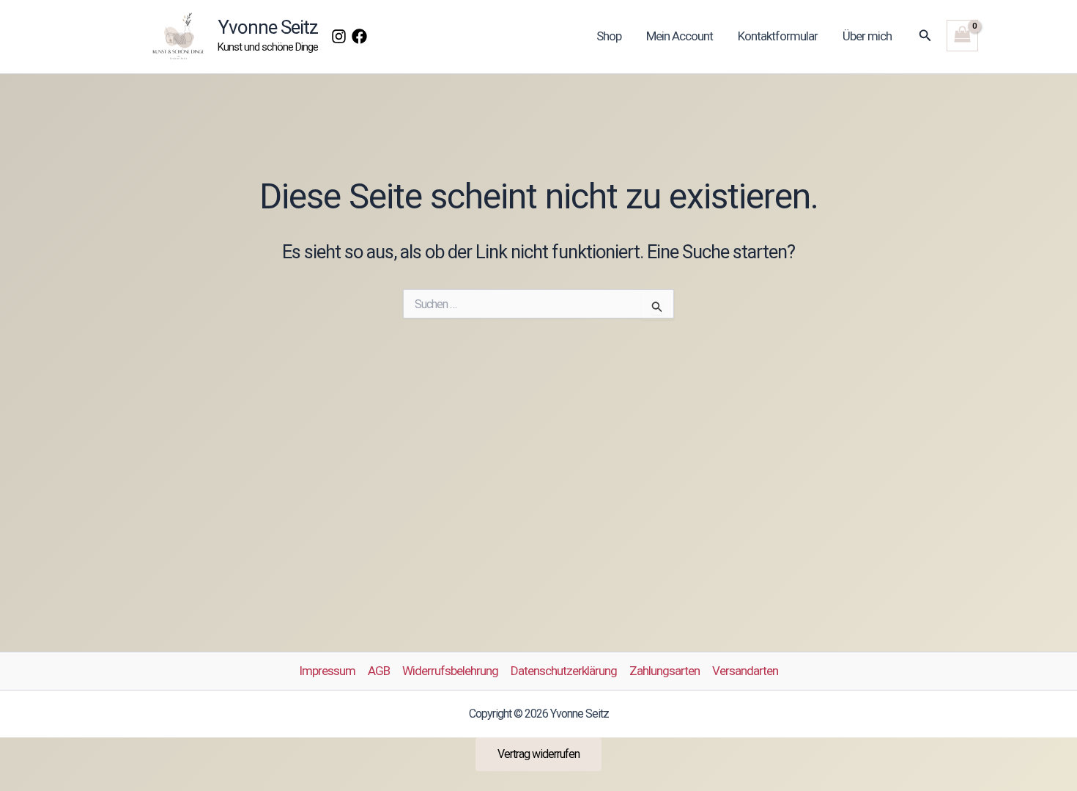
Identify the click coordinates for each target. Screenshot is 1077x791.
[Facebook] (359, 36)
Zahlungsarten (664, 670)
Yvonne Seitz (268, 27)
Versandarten (745, 670)
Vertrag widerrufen (538, 754)
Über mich (867, 36)
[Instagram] (339, 36)
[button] (925, 35)
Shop (608, 36)
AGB (379, 670)
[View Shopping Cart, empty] (962, 35)
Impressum (327, 670)
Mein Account (679, 36)
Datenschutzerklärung (564, 670)
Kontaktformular (778, 36)
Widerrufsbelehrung (450, 670)
